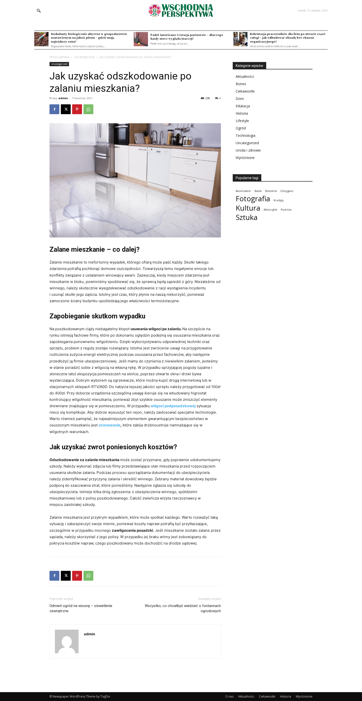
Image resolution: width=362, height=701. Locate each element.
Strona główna (59, 57)
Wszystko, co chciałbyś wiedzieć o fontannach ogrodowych (183, 608)
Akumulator (243, 191)
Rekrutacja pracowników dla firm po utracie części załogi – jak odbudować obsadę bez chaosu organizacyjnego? (287, 37)
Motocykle (270, 209)
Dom (240, 98)
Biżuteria (271, 191)
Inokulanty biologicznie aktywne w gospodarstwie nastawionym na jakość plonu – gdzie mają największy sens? (89, 37)
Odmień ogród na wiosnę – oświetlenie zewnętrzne (80, 608)
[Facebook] (54, 109)
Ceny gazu (286, 191)
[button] (38, 10)
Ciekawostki (245, 91)
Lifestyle (242, 120)
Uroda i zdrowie (248, 150)
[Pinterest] (77, 109)
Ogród (241, 128)
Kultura (248, 208)
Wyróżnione (245, 157)
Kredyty (278, 200)
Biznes (241, 83)
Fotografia (253, 198)
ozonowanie (109, 425)
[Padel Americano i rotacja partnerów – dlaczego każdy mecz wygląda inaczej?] (141, 39)
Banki (258, 191)
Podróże (286, 209)
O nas (229, 696)
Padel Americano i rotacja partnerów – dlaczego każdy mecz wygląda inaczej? (186, 36)
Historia (242, 113)
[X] (66, 109)
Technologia (245, 135)
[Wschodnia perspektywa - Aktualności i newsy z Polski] (181, 10)
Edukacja (243, 106)
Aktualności (245, 76)
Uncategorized (84, 57)
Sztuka (247, 217)
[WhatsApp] (88, 109)
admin (63, 98)
